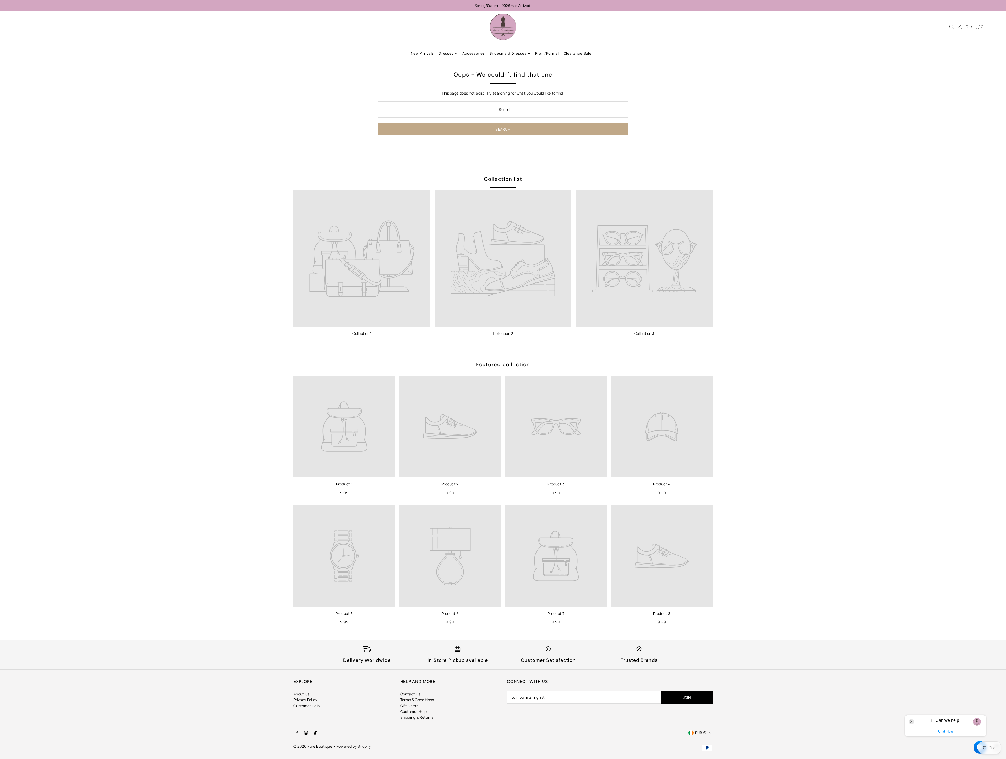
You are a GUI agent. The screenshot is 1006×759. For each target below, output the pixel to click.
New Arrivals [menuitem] (422, 53)
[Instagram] (306, 733)
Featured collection (503, 364)
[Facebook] (297, 733)
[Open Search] (951, 27)
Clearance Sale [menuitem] (578, 53)
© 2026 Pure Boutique (312, 746)
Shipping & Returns (417, 717)
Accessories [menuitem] (473, 53)
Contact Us (410, 693)
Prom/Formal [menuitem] (547, 53)
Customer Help (306, 705)
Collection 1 (361, 333)
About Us (301, 693)
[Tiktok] (315, 733)
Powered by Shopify (353, 746)
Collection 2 (503, 333)
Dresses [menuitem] (446, 53)
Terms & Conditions (417, 699)
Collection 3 (644, 333)
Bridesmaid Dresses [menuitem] (508, 53)
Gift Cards (409, 705)
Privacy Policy (305, 699)
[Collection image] (361, 258)
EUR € (700, 732)
